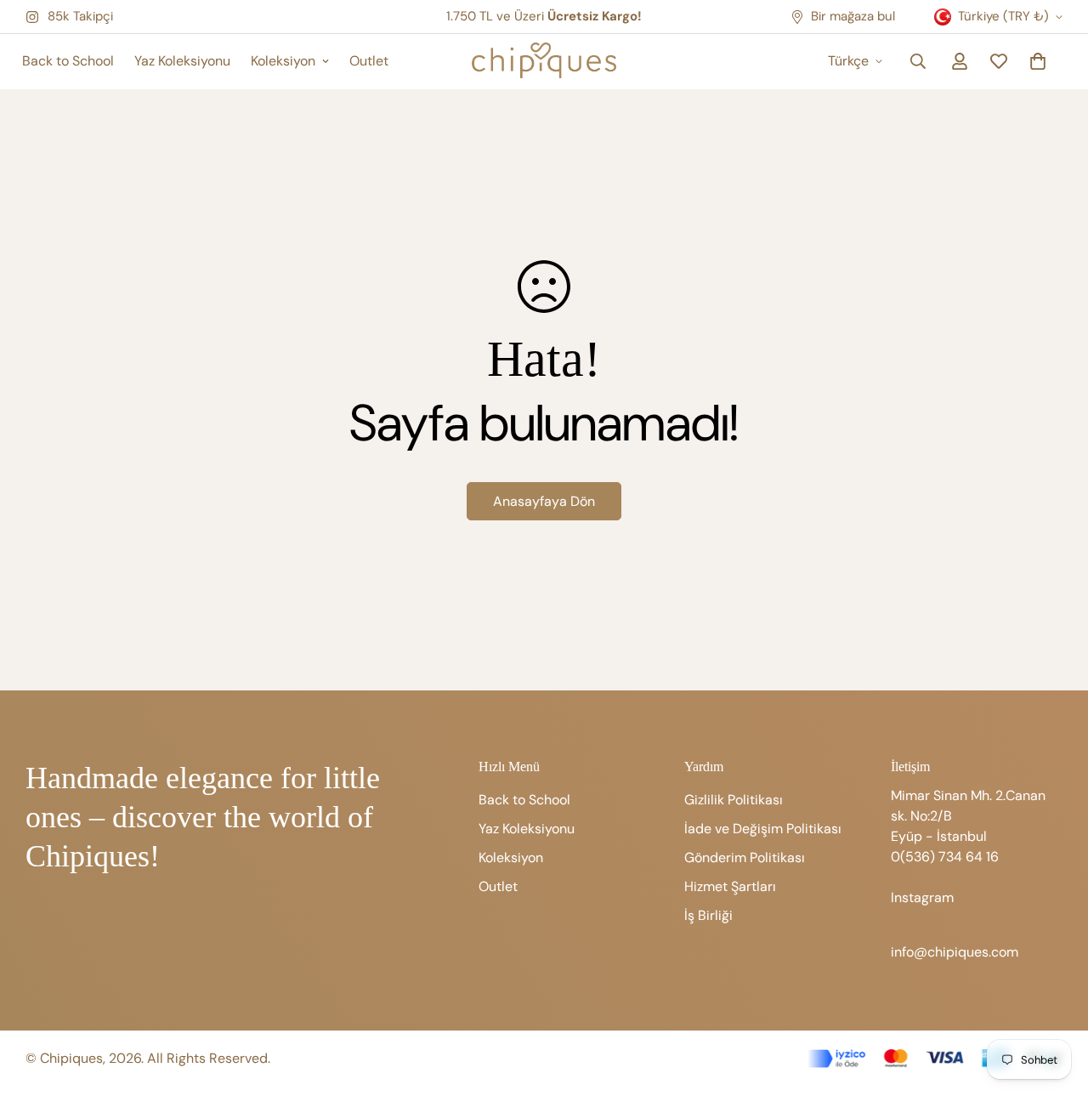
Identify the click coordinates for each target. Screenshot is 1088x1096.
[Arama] (918, 61)
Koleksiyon (283, 61)
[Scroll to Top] (1054, 1003)
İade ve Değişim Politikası (763, 829)
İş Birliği (708, 915)
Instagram (922, 897)
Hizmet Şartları (730, 886)
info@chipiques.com (954, 952)
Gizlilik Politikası (733, 800)
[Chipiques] (544, 61)
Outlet (368, 61)
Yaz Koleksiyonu (182, 61)
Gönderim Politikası (744, 857)
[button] (1037, 61)
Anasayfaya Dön (544, 501)
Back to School (68, 61)
